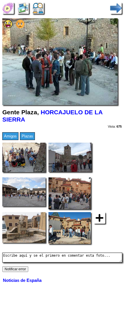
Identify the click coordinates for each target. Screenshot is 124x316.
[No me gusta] (20, 27)
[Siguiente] (116, 8)
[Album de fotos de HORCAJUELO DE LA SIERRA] (23, 8)
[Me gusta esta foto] (8, 27)
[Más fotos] (99, 218)
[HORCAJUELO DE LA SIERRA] (8, 8)
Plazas (27, 136)
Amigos (10, 136)
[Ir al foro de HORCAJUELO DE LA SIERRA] (38, 8)
